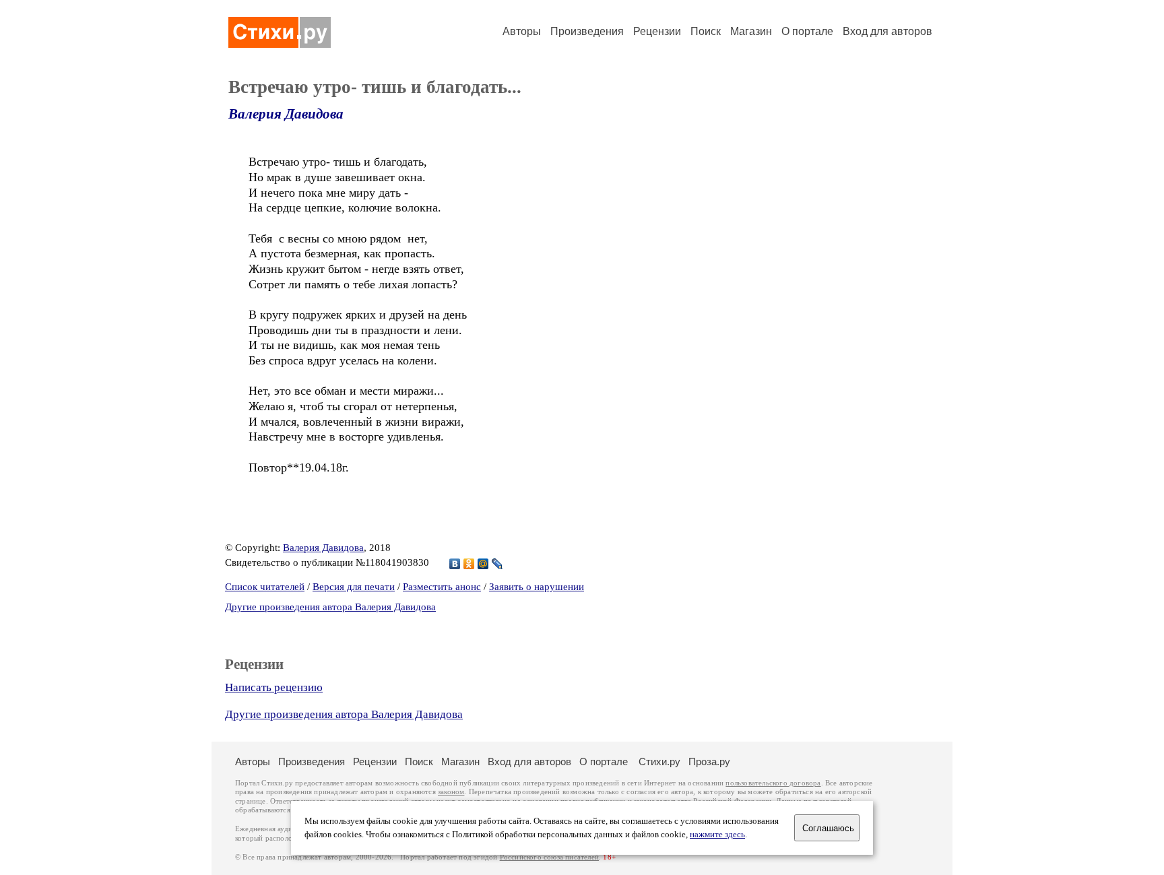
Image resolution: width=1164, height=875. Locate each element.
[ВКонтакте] (455, 564)
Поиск (705, 31)
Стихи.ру (659, 761)
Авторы (522, 31)
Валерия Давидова (286, 114)
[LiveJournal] (497, 564)
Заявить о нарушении (536, 586)
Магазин (751, 31)
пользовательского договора (772, 783)
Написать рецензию (274, 687)
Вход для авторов (887, 31)
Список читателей (264, 586)
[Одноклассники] (469, 564)
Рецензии (657, 31)
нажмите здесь (717, 834)
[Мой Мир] (483, 564)
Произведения (587, 31)
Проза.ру (709, 761)
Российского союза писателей (549, 857)
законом (451, 792)
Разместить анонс (442, 586)
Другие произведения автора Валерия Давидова (330, 607)
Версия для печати (354, 586)
